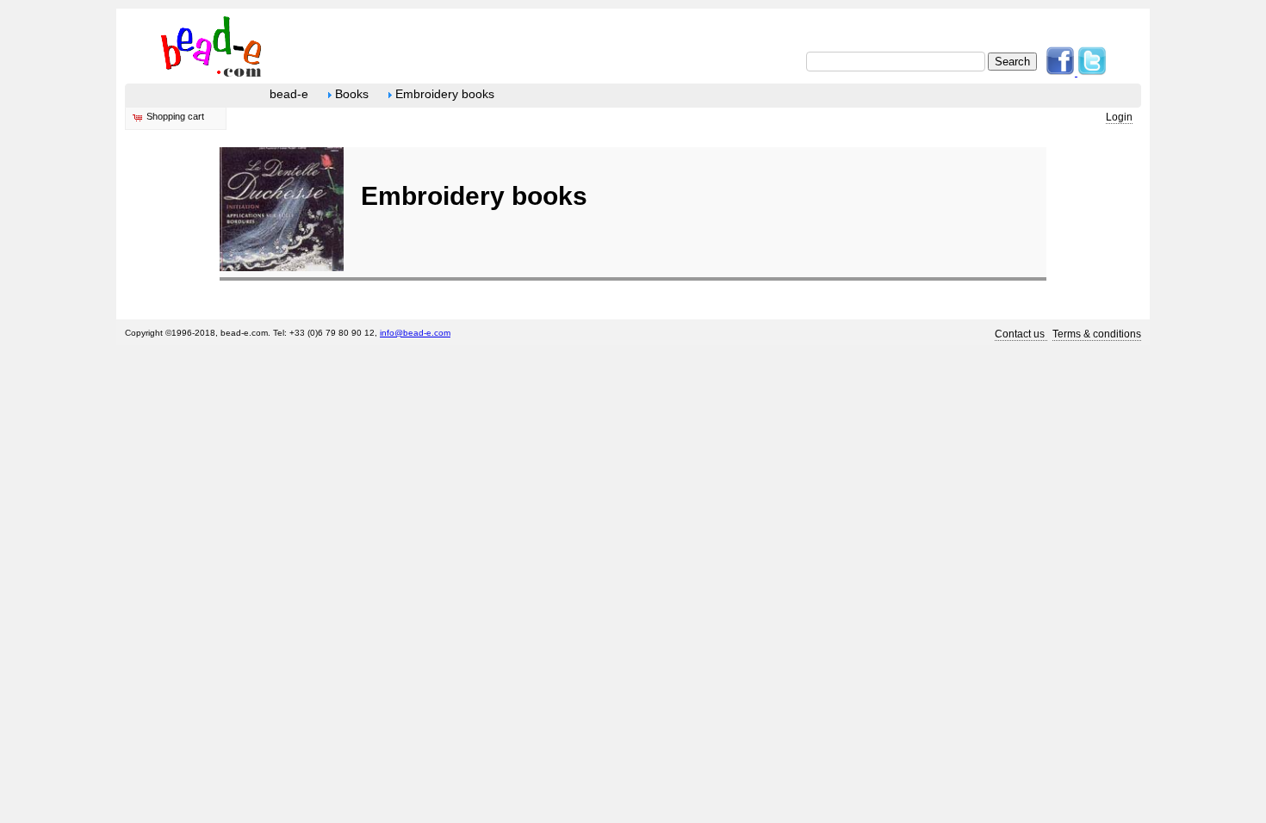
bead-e (289, 94)
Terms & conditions (1096, 334)
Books (350, 94)
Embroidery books (443, 94)
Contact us (1021, 334)
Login (1119, 117)
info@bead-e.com (415, 332)
